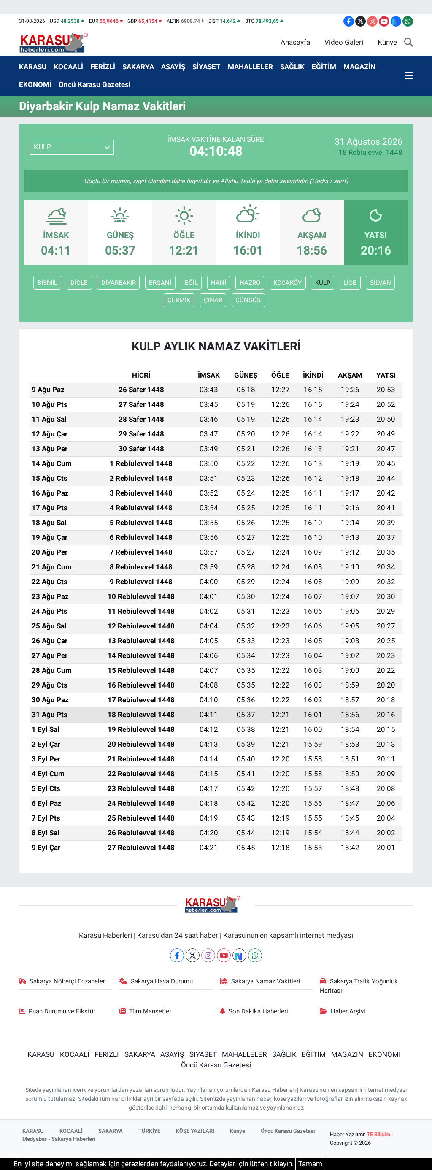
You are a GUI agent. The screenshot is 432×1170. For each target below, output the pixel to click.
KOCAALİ (68, 66)
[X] (193, 955)
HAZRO (250, 283)
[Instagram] (208, 955)
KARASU (32, 66)
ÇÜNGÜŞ (248, 300)
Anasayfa (295, 42)
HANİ (218, 283)
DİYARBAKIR (118, 283)
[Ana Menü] (409, 75)
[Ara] (408, 42)
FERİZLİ (102, 66)
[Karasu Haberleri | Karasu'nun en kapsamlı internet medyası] (58, 41)
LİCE (349, 283)
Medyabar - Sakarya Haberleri (58, 1139)
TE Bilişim (378, 1134)
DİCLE (79, 283)
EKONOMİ (35, 84)
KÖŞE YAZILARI (195, 1131)
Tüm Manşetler (150, 1011)
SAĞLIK (292, 66)
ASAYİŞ (173, 66)
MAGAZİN (359, 66)
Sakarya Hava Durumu (162, 981)
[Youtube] (224, 955)
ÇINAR (213, 300)
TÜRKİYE (149, 1131)
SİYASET (206, 66)
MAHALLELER (250, 66)
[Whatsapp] (255, 955)
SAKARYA (138, 66)
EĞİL (191, 283)
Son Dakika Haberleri (258, 1011)
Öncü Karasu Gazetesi (95, 84)
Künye (387, 42)
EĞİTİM (324, 66)
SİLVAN (380, 283)
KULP (322, 283)
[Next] (239, 955)
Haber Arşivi (348, 1011)
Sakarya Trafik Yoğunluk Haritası (359, 986)
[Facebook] (177, 955)
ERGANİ (160, 283)
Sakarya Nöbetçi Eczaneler (67, 981)
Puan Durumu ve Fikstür (62, 1011)
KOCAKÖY (287, 283)
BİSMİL (47, 283)
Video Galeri (343, 42)
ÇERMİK (178, 300)
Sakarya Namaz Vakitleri (265, 981)
